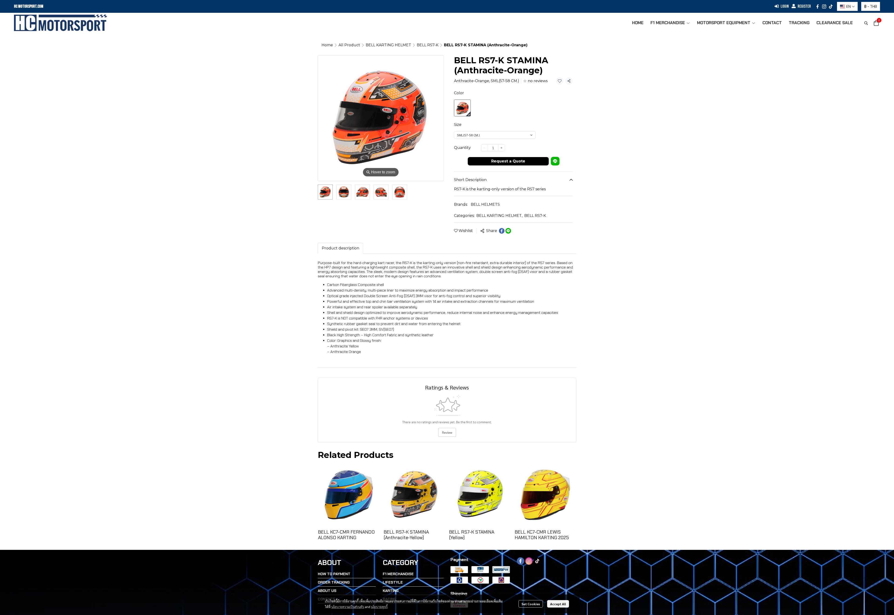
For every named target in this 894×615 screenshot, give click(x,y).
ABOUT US (327, 590)
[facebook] (817, 6)
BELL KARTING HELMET (388, 45)
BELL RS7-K (427, 45)
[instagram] (824, 6)
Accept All (558, 604)
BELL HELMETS (485, 204)
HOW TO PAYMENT (334, 573)
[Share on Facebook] (502, 231)
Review (447, 432)
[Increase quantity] (501, 148)
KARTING (391, 590)
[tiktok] (830, 6)
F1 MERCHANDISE (398, 573)
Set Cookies (531, 604)
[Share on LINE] (508, 231)
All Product (349, 45)
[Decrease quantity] (484, 148)
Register (804, 6)
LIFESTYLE (393, 582)
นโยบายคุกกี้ (379, 607)
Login (785, 6)
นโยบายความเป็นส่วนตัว (347, 607)
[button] (847, 6)
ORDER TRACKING (334, 582)
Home (327, 45)
